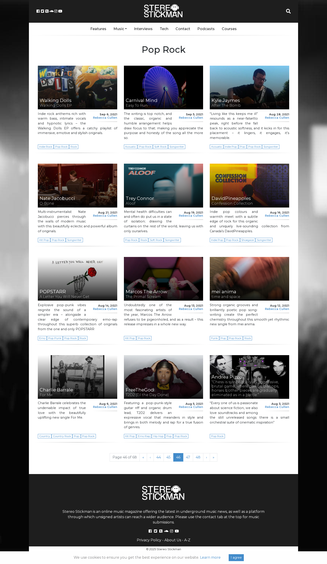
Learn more (210, 557)
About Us (172, 540)
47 (189, 457)
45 (170, 457)
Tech (164, 29)
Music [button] (118, 29)
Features (98, 29)
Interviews (143, 29)
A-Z (187, 540)
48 (199, 457)
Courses (229, 29)
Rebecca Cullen (105, 117)
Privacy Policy (149, 540)
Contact (183, 29)
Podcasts (206, 29)
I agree (236, 558)
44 (160, 457)
